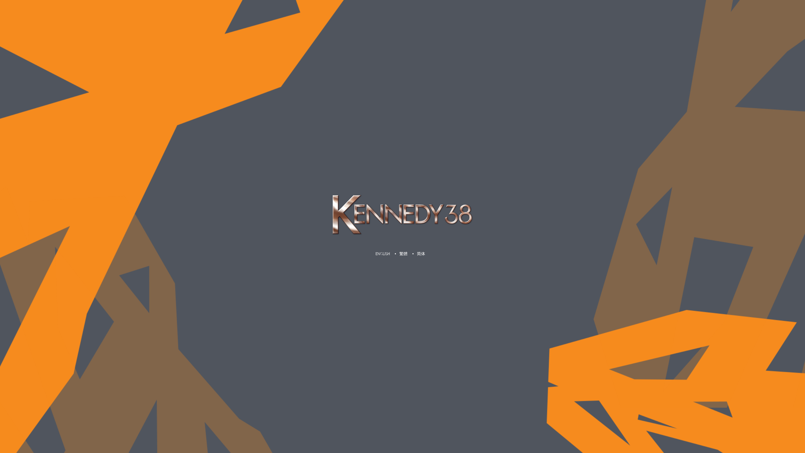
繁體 (403, 253)
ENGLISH (382, 253)
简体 (421, 253)
